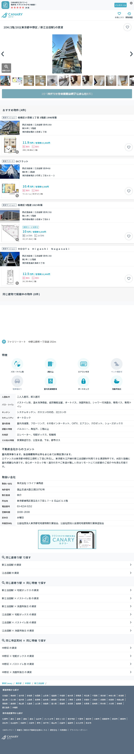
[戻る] (2, 54)
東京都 (19, 683)
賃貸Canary (7, 683)
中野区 (28, 683)
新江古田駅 (39, 683)
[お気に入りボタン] (127, 27)
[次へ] (131, 54)
